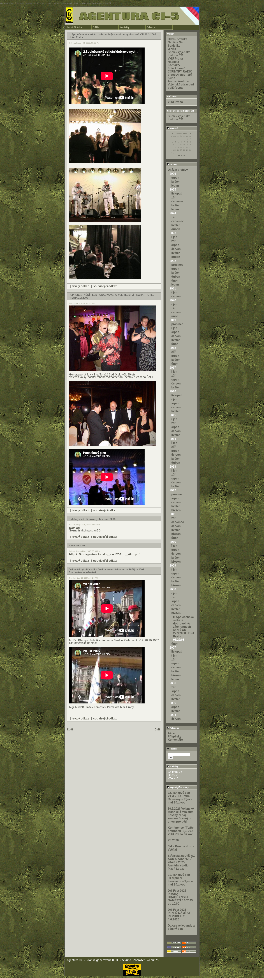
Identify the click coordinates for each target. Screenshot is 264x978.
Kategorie (174, 728)
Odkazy (151, 27)
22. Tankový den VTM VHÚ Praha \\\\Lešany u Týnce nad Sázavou (180, 797)
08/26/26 (181, 156)
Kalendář (173, 128)
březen (176, 510)
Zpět (70, 729)
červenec (177, 201)
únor (174, 280)
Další (157, 729)
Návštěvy (173, 767)
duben (175, 229)
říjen (174, 237)
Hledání (173, 749)
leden (175, 185)
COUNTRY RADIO (180, 71)
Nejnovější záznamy (179, 787)
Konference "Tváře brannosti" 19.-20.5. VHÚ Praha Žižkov (181, 831)
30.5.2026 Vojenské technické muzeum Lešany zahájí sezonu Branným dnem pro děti (181, 815)
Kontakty (124, 27)
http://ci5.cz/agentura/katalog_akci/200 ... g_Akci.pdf (104, 554)
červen (176, 248)
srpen (175, 177)
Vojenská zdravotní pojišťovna (181, 86)
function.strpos (24, 3)
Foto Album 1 (177, 68)
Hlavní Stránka (74, 27)
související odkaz (105, 286)
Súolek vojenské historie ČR (179, 118)
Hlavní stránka (177, 39)
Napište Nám (176, 42)
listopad (176, 193)
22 (187, 147)
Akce (171, 733)
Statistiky (174, 45)
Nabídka (173, 61)
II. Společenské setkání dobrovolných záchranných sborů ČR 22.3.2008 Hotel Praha (183, 626)
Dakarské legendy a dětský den (181, 927)
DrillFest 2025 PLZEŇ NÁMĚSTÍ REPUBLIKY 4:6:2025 (179, 914)
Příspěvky (174, 736)
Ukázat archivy (178, 169)
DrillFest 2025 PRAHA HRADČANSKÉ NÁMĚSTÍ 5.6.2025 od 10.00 (180, 897)
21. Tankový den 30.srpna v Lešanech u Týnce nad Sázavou (180, 879)
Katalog (74, 527)
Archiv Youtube (178, 81)
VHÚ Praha (175, 58)
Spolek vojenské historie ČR (179, 54)
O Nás (96, 27)
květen (175, 181)
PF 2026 (173, 840)
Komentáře (175, 739)
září (173, 197)
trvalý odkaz (80, 286)
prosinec (177, 264)
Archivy (173, 164)
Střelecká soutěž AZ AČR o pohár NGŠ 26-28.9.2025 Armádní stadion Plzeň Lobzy (181, 862)
